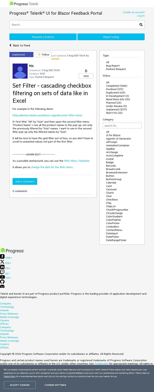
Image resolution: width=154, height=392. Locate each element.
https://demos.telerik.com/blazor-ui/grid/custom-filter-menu (47, 115)
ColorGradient (114, 216)
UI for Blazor (113, 135)
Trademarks (101, 363)
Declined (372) (114, 89)
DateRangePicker (116, 240)
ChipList (111, 206)
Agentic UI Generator (118, 138)
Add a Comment (24, 181)
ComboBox (112, 226)
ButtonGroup (114, 179)
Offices (4, 323)
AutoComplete (114, 155)
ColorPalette (113, 219)
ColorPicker (113, 223)
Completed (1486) (116, 85)
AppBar (110, 148)
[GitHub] (2, 283)
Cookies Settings (55, 385)
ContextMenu (114, 230)
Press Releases (9, 313)
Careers (4, 320)
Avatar (110, 159)
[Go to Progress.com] (12, 252)
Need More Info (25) (118, 99)
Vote (86, 76)
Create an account (134, 12)
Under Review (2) (116, 106)
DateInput (112, 233)
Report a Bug (111, 37)
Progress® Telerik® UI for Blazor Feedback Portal (55, 13)
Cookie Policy (10, 376)
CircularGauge (114, 213)
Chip (108, 203)
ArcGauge (112, 152)
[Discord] (2, 287)
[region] (77, 378)
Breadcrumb (113, 169)
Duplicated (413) (115, 92)
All (107, 62)
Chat (109, 196)
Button (110, 175)
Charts (110, 192)
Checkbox (112, 199)
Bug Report (113, 65)
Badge (110, 162)
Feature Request (116, 69)
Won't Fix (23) (114, 112)
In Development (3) (117, 96)
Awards (4, 310)
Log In (141, 15)
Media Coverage (9, 317)
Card (109, 186)
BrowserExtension (117, 172)
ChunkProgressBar (117, 209)
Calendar (111, 182)
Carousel (111, 189)
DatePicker (112, 236)
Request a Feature (43, 37)
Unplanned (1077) (116, 109)
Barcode (111, 165)
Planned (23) (113, 102)
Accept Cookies (19, 385)
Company (5, 303)
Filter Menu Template (76, 160)
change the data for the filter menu (51, 167)
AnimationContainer (117, 145)
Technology (7, 307)
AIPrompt (111, 142)
